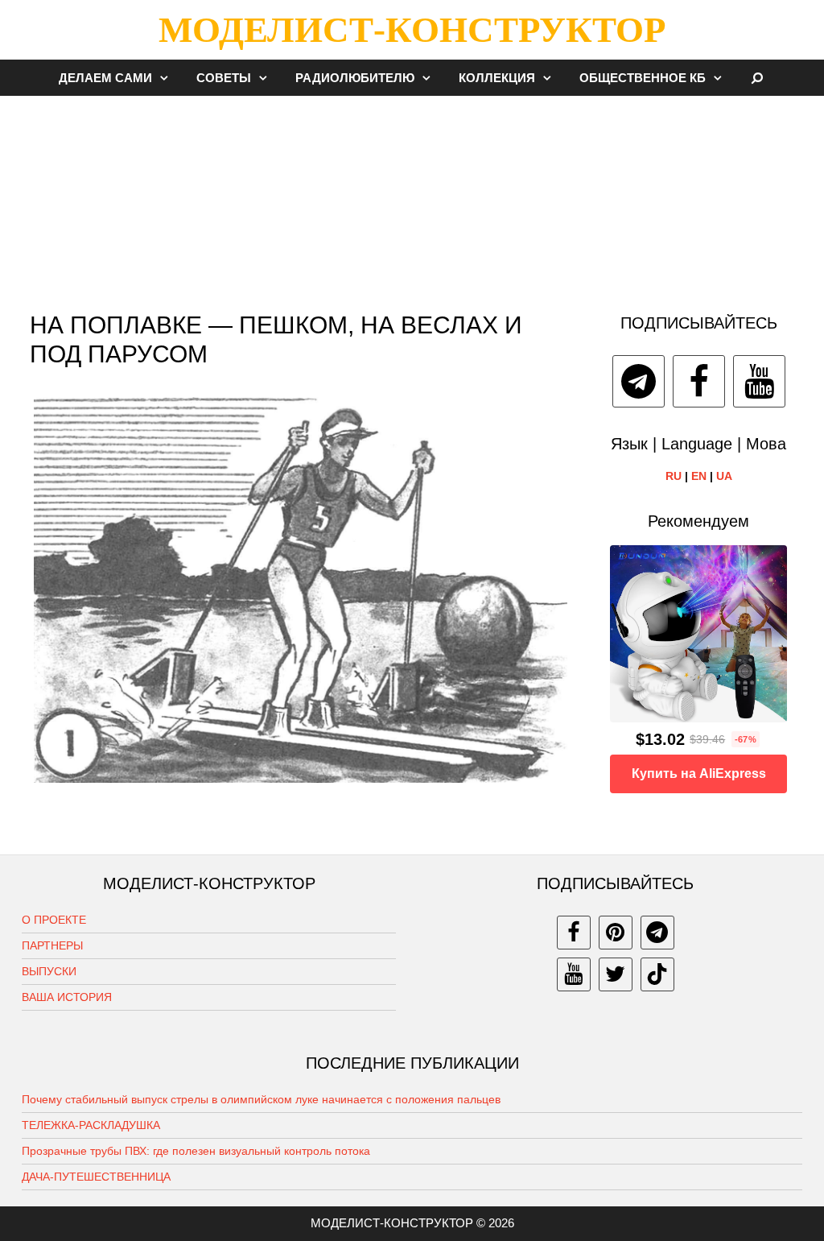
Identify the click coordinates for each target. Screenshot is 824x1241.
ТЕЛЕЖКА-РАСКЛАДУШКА (91, 1125)
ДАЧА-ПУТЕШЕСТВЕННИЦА (96, 1176)
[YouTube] (759, 381)
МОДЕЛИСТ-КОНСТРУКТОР (412, 30)
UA (724, 476)
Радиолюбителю (354, 78)
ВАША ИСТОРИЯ (67, 997)
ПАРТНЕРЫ (52, 945)
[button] (168, 78)
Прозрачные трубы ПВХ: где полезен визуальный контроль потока (196, 1150)
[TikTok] (657, 974)
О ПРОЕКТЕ (54, 919)
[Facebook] (699, 381)
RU (673, 476)
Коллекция (497, 78)
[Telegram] (638, 381)
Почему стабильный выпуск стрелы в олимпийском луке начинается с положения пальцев (261, 1099)
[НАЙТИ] (757, 78)
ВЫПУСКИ (49, 971)
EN (699, 476)
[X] (615, 974)
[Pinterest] (615, 932)
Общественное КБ (642, 78)
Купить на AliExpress (699, 773)
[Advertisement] (412, 196)
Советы (223, 78)
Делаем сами (105, 78)
